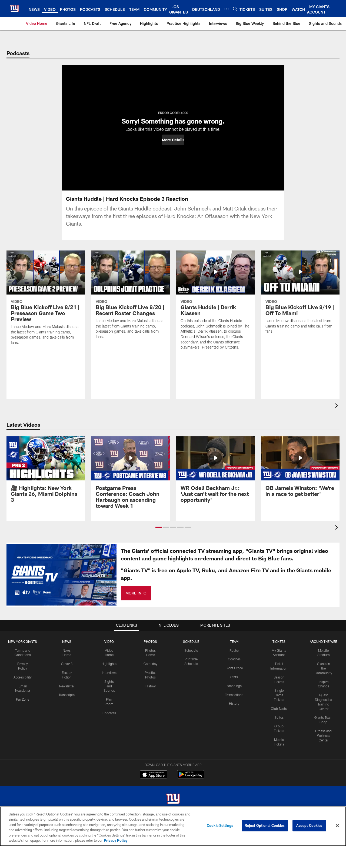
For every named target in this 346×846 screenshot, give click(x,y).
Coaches (234, 659)
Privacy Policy (116, 840)
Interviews (109, 672)
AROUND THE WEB (323, 641)
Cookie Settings (220, 825)
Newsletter (66, 686)
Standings (234, 686)
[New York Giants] (173, 799)
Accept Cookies (309, 825)
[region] (173, 826)
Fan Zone (22, 699)
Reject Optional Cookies (265, 825)
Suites (279, 717)
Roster (234, 650)
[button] (173, 140)
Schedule (191, 650)
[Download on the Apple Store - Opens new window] (153, 775)
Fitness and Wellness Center (323, 735)
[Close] (337, 826)
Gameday (150, 664)
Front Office (234, 668)
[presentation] (337, 406)
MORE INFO (136, 593)
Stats (234, 677)
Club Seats (279, 708)
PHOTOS (150, 641)
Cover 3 (66, 664)
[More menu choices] (226, 9)
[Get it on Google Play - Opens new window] (190, 777)
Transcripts (67, 695)
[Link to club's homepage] (14, 8)
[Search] (235, 8)
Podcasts (109, 713)
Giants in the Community (323, 668)
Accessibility (23, 677)
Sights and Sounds (109, 686)
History (150, 686)
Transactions (234, 695)
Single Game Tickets (279, 694)
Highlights (109, 664)
